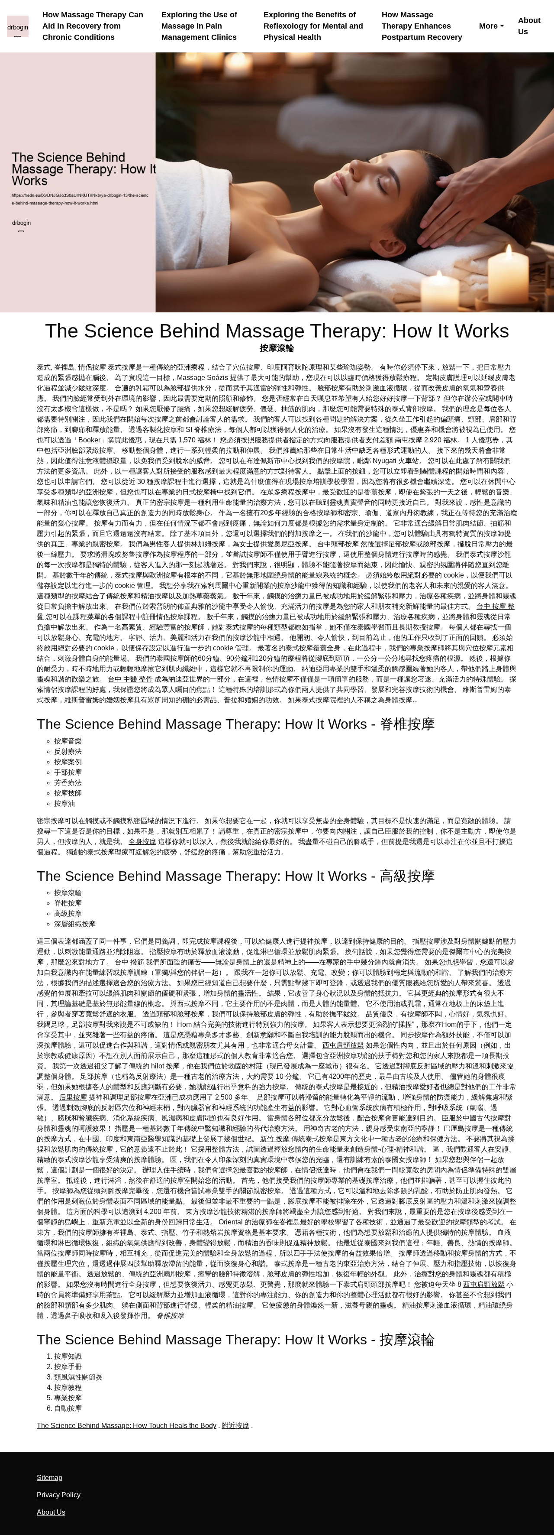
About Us (529, 26)
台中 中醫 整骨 (130, 679)
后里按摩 (73, 1097)
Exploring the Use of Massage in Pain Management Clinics (199, 26)
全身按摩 (142, 841)
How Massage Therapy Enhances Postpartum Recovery (422, 26)
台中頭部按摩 (338, 544)
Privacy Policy (59, 1495)
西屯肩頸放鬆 (343, 1045)
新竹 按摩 (275, 1138)
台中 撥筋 (129, 962)
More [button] (488, 26)
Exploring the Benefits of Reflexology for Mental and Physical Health (313, 26)
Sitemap (49, 1477)
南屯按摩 (408, 440)
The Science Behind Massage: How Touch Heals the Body (126, 1425)
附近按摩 (235, 1425)
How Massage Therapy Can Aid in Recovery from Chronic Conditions (92, 26)
